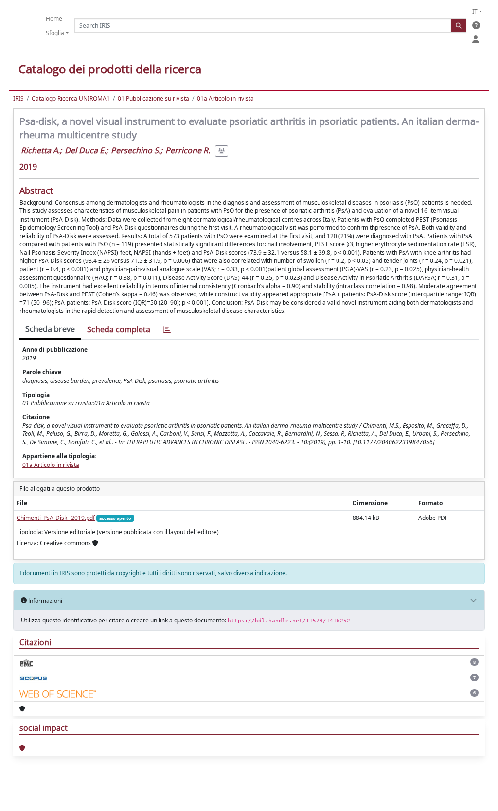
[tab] (167, 330)
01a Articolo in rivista (225, 98)
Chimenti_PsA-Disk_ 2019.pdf (56, 518)
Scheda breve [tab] (50, 329)
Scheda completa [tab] (118, 329)
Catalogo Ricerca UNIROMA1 (71, 98)
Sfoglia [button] (55, 33)
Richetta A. (40, 150)
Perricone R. (187, 150)
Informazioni (44, 600)
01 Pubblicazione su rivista (153, 98)
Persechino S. (135, 150)
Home (54, 19)
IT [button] (475, 11)
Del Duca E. (85, 150)
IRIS (18, 98)
